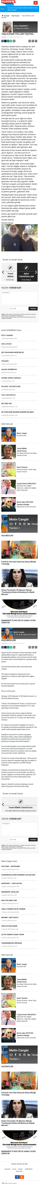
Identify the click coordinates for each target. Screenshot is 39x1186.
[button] (29, 41)
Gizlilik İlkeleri (29, 1169)
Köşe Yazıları (16, 15)
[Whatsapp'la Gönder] (11, 41)
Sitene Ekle (19, 1171)
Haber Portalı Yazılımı (10, 1183)
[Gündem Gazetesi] (8, 3)
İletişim (20, 1169)
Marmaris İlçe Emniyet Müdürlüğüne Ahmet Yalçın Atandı (23, 9)
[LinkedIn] (8, 41)
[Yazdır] (14, 41)
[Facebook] (2, 41)
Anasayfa (6, 15)
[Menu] (35, 3)
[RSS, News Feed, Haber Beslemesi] (22, 1177)
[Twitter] (5, 41)
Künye (14, 1169)
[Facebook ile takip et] (17, 1177)
